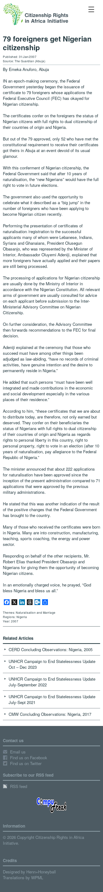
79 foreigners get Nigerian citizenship (47, 42)
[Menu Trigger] (91, 9)
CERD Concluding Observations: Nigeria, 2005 (50, 649)
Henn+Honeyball (41, 872)
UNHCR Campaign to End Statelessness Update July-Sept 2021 (52, 699)
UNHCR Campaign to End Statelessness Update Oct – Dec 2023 (52, 664)
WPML (37, 877)
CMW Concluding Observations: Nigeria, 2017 (50, 714)
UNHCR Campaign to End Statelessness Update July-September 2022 (52, 682)
